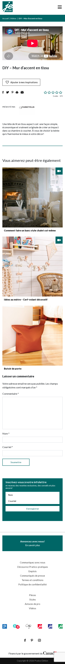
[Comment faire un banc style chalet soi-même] (32, 197)
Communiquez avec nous (32, 562)
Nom (5, 433)
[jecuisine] (40, 626)
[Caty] (29, 626)
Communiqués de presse (32, 575)
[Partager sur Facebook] (3, 92)
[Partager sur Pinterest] (12, 92)
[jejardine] (60, 626)
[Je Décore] (7, 7)
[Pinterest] (32, 640)
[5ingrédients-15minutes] (16, 626)
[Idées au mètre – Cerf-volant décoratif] (32, 267)
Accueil (5, 18)
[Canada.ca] (49, 653)
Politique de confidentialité (32, 584)
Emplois (32, 571)
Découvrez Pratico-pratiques (32, 566)
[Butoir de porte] (32, 336)
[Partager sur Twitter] (7, 92)
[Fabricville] (27, 107)
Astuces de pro (32, 603)
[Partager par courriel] (22, 92)
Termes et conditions (32, 580)
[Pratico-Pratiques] (4, 626)
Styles (32, 599)
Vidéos (13, 18)
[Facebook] (25, 640)
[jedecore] (50, 626)
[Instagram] (39, 640)
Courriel (7, 446)
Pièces (32, 595)
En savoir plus (32, 543)
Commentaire (10, 393)
